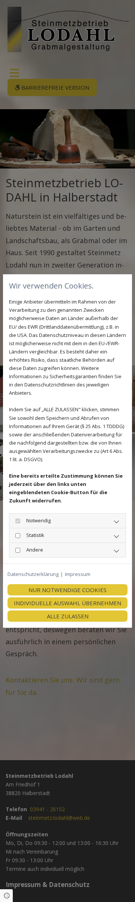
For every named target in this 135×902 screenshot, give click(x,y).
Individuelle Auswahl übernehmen (67, 603)
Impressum (77, 574)
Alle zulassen (67, 616)
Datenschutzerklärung (33, 574)
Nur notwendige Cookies (67, 590)
